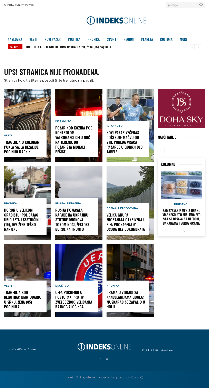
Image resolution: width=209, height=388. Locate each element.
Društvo (62, 286)
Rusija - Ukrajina (68, 203)
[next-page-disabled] (166, 150)
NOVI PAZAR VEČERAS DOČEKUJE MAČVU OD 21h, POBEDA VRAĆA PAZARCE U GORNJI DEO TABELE (125, 142)
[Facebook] (100, 359)
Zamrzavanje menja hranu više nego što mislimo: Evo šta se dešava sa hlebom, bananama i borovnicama (181, 217)
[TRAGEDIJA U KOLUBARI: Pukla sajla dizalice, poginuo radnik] (27, 125)
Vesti (8, 135)
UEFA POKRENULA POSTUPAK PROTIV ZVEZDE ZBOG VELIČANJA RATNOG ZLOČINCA (73, 299)
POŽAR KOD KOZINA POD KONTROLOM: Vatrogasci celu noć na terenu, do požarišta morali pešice (73, 139)
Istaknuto (63, 121)
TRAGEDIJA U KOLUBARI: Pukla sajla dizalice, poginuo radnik (22, 146)
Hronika (10, 203)
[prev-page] (160, 150)
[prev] (192, 46)
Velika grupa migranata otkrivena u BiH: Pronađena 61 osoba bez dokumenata (126, 222)
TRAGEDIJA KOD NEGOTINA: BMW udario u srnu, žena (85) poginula (68, 46)
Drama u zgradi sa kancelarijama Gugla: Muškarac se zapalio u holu (126, 299)
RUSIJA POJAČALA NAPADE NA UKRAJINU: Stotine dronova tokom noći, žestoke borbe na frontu (72, 219)
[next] (198, 46)
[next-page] (184, 231)
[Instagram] (106, 359)
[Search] (201, 5)
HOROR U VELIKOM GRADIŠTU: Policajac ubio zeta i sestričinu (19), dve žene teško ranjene (22, 219)
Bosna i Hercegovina (122, 208)
